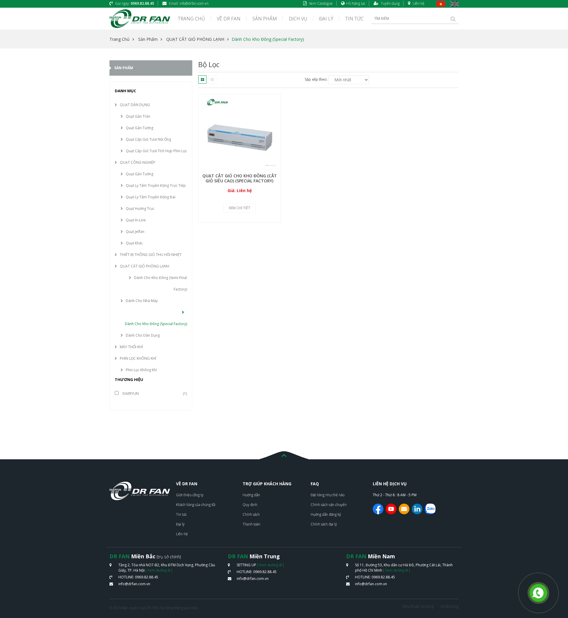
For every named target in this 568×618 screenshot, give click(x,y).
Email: (188, 3)
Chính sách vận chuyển (329, 504)
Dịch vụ (298, 18)
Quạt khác (134, 243)
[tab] (202, 79)
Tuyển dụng (390, 3)
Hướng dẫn (251, 494)
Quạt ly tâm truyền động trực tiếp (156, 185)
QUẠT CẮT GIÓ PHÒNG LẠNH (195, 39)
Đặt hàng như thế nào (327, 494)
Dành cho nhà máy (142, 300)
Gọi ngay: (134, 3)
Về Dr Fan (229, 18)
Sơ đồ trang (449, 606)
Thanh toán (251, 524)
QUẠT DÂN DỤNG (135, 104)
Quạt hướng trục (140, 208)
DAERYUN (130, 393)
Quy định (250, 504)
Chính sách (251, 514)
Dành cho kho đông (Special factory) (268, 39)
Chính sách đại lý (324, 524)
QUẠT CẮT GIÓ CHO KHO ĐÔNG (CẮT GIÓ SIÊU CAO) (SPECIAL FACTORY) (239, 178)
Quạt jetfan (135, 231)
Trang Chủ (119, 39)
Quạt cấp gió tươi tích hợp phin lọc (156, 150)
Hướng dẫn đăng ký (326, 514)
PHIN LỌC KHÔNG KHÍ (138, 358)
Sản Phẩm (148, 39)
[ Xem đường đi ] (159, 570)
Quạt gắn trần (138, 116)
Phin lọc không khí (141, 369)
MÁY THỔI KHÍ (131, 346)
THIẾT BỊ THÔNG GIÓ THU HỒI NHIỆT (151, 254)
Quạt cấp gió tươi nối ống (148, 139)
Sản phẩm (264, 18)
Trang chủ (191, 18)
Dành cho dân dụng (143, 335)
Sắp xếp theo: (316, 79)
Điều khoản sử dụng (417, 606)
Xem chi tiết (239, 207)
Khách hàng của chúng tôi (195, 504)
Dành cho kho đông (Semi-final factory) (160, 283)
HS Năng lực (355, 3)
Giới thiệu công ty (190, 494)
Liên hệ (418, 3)
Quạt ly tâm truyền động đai (150, 196)
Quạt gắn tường (139, 127)
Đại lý (326, 18)
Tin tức (354, 18)
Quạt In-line (136, 220)
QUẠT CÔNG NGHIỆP (137, 162)
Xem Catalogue (320, 3)
